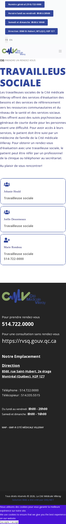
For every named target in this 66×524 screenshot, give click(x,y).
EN (10, 39)
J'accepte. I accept (9, 522)
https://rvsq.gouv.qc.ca (29, 340)
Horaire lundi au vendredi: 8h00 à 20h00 (29, 13)
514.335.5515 (30, 395)
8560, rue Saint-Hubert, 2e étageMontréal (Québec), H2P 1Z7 (26, 371)
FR (6, 39)
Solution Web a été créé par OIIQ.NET (33, 499)
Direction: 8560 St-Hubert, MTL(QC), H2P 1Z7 (31, 31)
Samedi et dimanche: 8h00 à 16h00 (26, 22)
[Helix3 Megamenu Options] (60, 51)
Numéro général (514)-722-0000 (24, 4)
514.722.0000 (18, 323)
